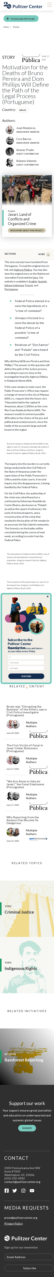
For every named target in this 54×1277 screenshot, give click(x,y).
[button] (26, 644)
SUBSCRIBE (26, 676)
